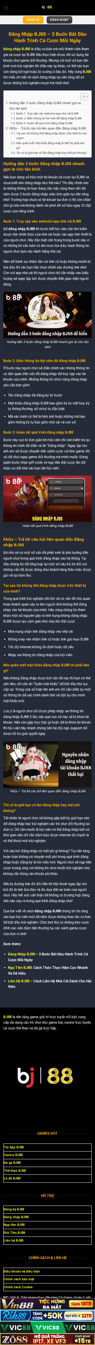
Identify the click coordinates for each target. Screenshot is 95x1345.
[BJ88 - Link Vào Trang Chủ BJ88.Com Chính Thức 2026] (47, 7)
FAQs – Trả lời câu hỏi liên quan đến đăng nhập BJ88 (47, 128)
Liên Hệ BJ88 (18, 981)
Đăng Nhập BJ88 (21, 954)
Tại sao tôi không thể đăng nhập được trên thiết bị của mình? (51, 135)
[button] (6, 7)
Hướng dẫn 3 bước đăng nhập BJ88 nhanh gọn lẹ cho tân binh (45, 105)
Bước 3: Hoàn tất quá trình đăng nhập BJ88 (44, 123)
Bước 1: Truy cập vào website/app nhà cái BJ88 (47, 113)
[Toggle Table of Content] (82, 96)
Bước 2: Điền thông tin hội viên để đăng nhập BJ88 (49, 118)
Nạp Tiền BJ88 (20, 968)
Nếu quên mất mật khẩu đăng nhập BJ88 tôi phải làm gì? (50, 145)
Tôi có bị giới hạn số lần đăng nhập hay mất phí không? (51, 152)
